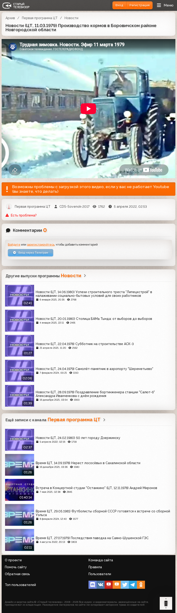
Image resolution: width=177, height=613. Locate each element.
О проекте (13, 560)
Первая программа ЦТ (40, 18)
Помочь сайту (16, 567)
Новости (71, 18)
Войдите (14, 244)
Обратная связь (17, 574)
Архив (10, 18)
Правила (95, 567)
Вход (119, 5)
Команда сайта (100, 560)
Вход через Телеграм (33, 252)
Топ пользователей (20, 585)
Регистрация (140, 5)
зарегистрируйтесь (40, 244)
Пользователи (99, 574)
